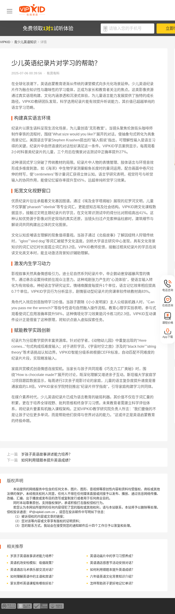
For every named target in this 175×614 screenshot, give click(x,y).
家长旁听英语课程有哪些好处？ (32, 583)
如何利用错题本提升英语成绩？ (46, 460)
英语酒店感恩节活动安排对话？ (112, 563)
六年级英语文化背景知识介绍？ (112, 576)
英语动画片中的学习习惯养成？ (112, 556)
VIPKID (5, 42)
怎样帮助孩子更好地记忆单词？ (112, 583)
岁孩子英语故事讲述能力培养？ (46, 454)
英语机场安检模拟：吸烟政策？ (32, 563)
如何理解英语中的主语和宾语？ (32, 576)
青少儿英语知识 (25, 42)
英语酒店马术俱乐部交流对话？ (32, 569)
